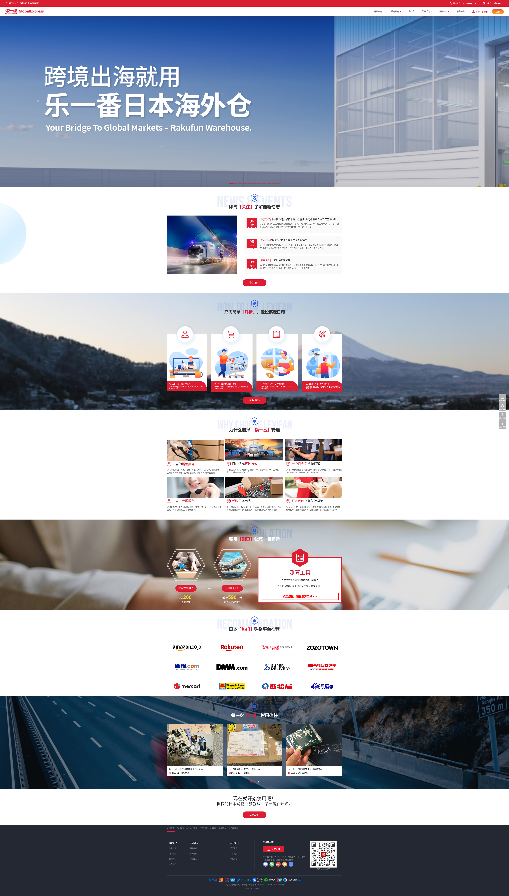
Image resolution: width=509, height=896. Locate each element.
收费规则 (172, 848)
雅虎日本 (222, 828)
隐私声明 (234, 859)
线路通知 (193, 854)
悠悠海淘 (204, 828)
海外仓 (411, 11)
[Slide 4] (245, 183)
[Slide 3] (240, 183)
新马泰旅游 (233, 828)
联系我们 (234, 854)
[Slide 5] (250, 183)
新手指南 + (254, 400)
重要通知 (193, 848)
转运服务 (395, 11)
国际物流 (378, 11)
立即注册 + (254, 815)
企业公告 (193, 859)
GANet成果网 (192, 828)
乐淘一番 (461, 11)
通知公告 (443, 11)
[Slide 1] (231, 183)
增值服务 (172, 854)
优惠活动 (426, 11)
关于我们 (234, 848)
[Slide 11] (278, 183)
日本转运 (180, 828)
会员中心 (172, 864)
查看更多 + (254, 282)
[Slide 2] (235, 183)
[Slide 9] (269, 183)
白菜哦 (213, 828)
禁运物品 (172, 859)
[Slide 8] (264, 183)
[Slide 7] (259, 183)
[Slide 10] (274, 183)
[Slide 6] (254, 183)
